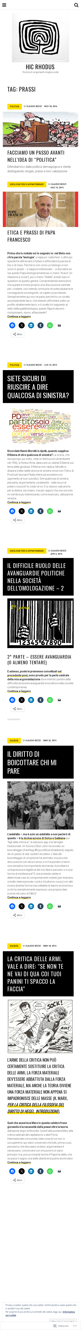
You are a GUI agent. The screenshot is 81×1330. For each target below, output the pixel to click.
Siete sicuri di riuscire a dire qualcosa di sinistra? (38, 386)
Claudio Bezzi (34, 106)
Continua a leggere (19, 316)
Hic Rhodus (40, 66)
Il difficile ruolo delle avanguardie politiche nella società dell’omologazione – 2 (36, 576)
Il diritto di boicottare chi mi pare (32, 762)
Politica (14, 106)
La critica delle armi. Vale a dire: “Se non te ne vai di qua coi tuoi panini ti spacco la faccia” (35, 973)
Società (14, 740)
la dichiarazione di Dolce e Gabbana (43, 838)
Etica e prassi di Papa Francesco (31, 236)
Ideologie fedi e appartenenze (27, 184)
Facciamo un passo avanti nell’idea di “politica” (36, 156)
